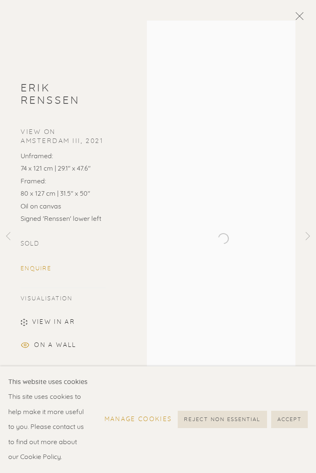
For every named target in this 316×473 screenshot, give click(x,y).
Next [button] (308, 236)
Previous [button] (8, 236)
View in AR (53, 322)
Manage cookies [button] (138, 420)
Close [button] (297, 18)
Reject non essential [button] (222, 420)
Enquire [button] (36, 269)
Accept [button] (289, 420)
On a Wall (55, 345)
